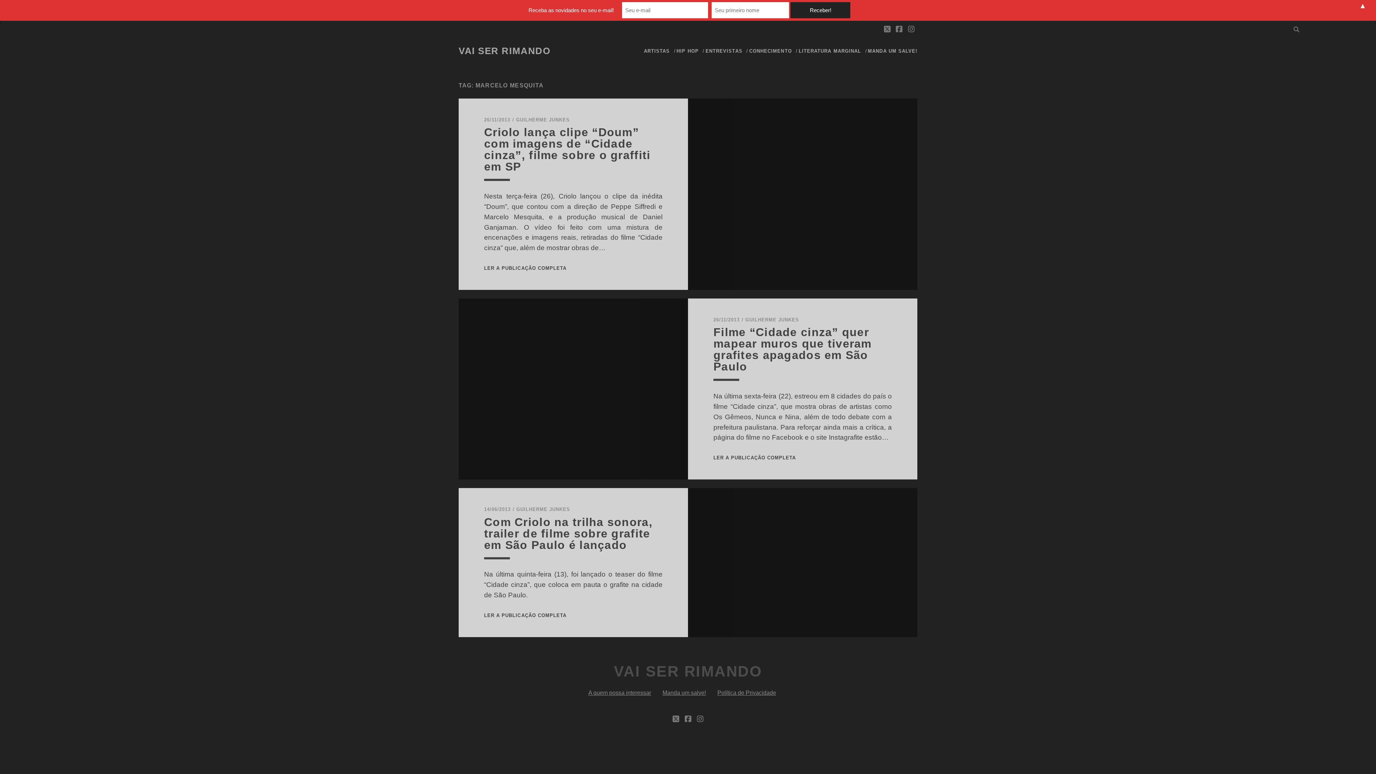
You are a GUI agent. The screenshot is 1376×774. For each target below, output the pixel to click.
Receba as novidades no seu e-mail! (571, 10)
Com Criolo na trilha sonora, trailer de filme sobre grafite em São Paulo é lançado (568, 533)
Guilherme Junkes (543, 120)
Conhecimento (770, 51)
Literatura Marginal (830, 51)
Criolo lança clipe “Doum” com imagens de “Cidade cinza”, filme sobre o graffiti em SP (567, 149)
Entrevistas (724, 51)
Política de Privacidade (746, 693)
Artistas (657, 51)
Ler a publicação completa (525, 268)
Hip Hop (687, 51)
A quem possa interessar (619, 693)
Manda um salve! (892, 51)
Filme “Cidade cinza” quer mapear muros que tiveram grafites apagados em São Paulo (792, 349)
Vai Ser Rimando (504, 51)
